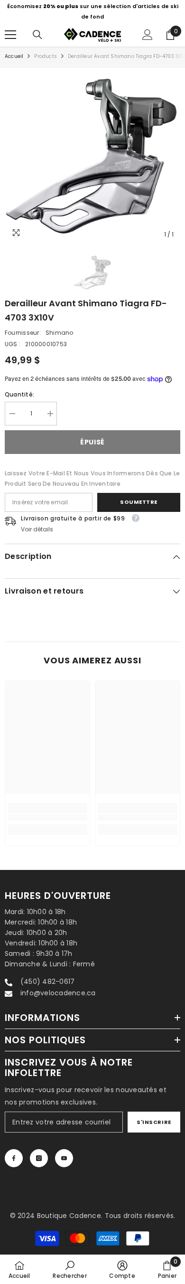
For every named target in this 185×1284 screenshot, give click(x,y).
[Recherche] (37, 34)
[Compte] (147, 34)
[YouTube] (64, 1158)
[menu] (10, 34)
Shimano (60, 333)
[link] (47, 818)
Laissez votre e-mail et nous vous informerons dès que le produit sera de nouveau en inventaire (92, 478)
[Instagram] (39, 1158)
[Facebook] (14, 1158)
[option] (92, 11)
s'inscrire (154, 1122)
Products (45, 56)
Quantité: (19, 394)
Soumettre (138, 502)
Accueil (14, 56)
